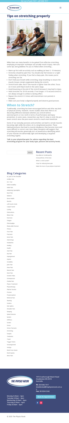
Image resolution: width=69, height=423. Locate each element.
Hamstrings (10, 240)
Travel (9, 339)
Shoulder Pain (11, 309)
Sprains (9, 317)
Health (9, 248)
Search (30, 152)
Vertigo (9, 347)
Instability (10, 262)
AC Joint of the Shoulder (14, 176)
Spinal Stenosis (11, 314)
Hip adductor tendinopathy (44, 155)
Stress (9, 325)
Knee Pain (10, 267)
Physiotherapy (20, 19)
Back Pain (10, 193)
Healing (9, 245)
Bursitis (9, 201)
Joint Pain (9, 264)
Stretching (28, 19)
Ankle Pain (10, 187)
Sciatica (9, 303)
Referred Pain (11, 298)
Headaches (10, 242)
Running (9, 300)
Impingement (11, 256)
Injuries (9, 259)
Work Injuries (11, 353)
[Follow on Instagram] (41, 402)
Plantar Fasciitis (11, 289)
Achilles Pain (10, 179)
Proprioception (11, 295)
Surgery (9, 333)
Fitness (9, 229)
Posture (9, 292)
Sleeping (9, 311)
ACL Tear (9, 182)
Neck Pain (10, 273)
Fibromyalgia (10, 223)
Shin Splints (10, 306)
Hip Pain (9, 253)
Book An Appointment (46, 397)
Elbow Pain (10, 215)
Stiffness (9, 320)
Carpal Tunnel (11, 207)
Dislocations (10, 212)
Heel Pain (9, 251)
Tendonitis (10, 336)
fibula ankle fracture (13, 226)
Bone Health (10, 198)
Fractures (9, 234)
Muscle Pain (10, 270)
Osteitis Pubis (11, 276)
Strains (9, 322)
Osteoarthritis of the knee (43, 158)
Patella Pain (10, 281)
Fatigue (9, 220)
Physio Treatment (12, 284)
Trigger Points (11, 342)
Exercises (9, 218)
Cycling (9, 209)
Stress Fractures (12, 328)
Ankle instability (11, 185)
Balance (9, 196)
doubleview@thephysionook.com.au (49, 388)
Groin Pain (10, 237)
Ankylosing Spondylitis (13, 190)
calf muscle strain (12, 204)
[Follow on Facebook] (37, 402)
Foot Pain (10, 231)
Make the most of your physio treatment (48, 166)
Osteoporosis (11, 278)
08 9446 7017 (44, 385)
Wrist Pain (10, 355)
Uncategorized (11, 344)
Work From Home (12, 350)
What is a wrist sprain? (42, 160)
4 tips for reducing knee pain (44, 163)
